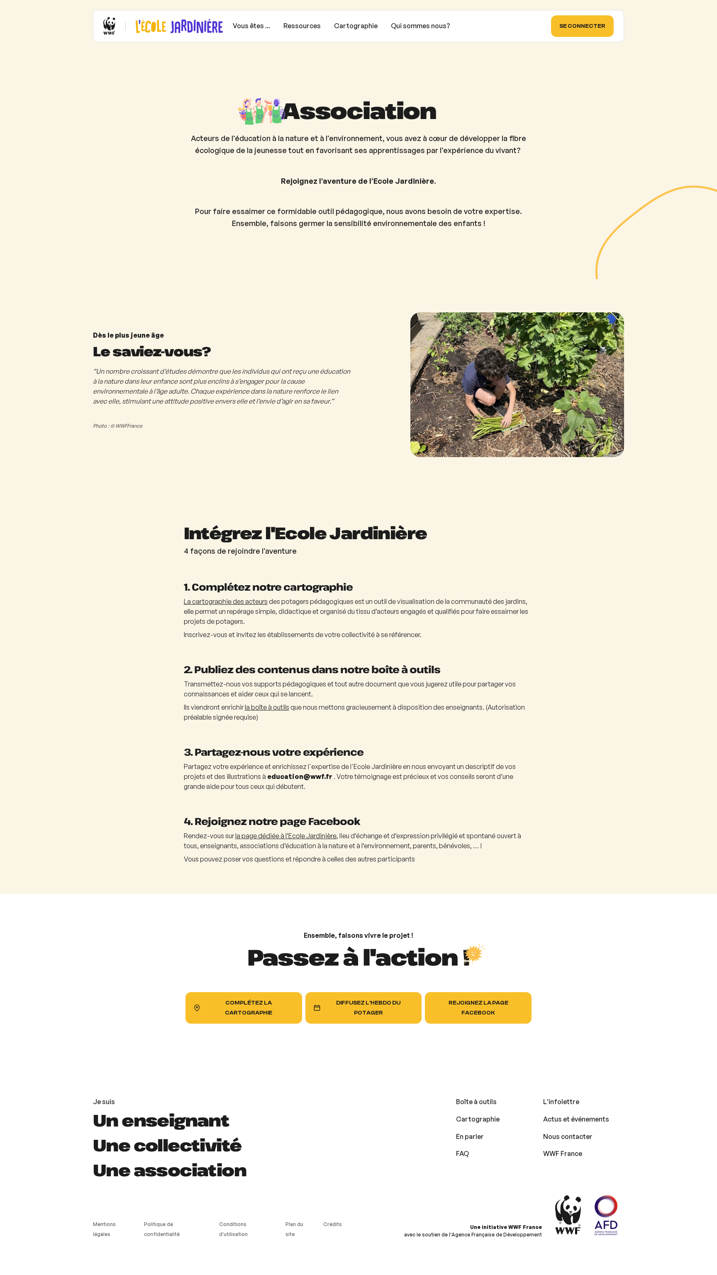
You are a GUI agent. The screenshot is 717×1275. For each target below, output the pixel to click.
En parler (470, 1136)
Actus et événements (576, 1119)
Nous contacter (568, 1136)
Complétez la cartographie (248, 1008)
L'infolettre (561, 1101)
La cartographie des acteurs (226, 601)
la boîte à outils (267, 707)
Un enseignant (161, 1120)
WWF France (562, 1153)
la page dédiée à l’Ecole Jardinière (286, 836)
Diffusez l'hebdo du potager (368, 1008)
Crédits (332, 1224)
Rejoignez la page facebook (478, 1008)
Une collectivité (167, 1145)
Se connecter (582, 26)
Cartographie (478, 1119)
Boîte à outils (476, 1101)
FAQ (462, 1153)
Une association (169, 1169)
